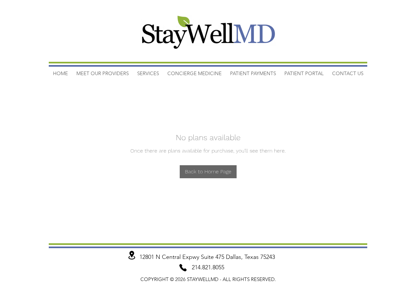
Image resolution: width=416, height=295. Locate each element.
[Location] (131, 255)
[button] (253, 73)
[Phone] (183, 267)
